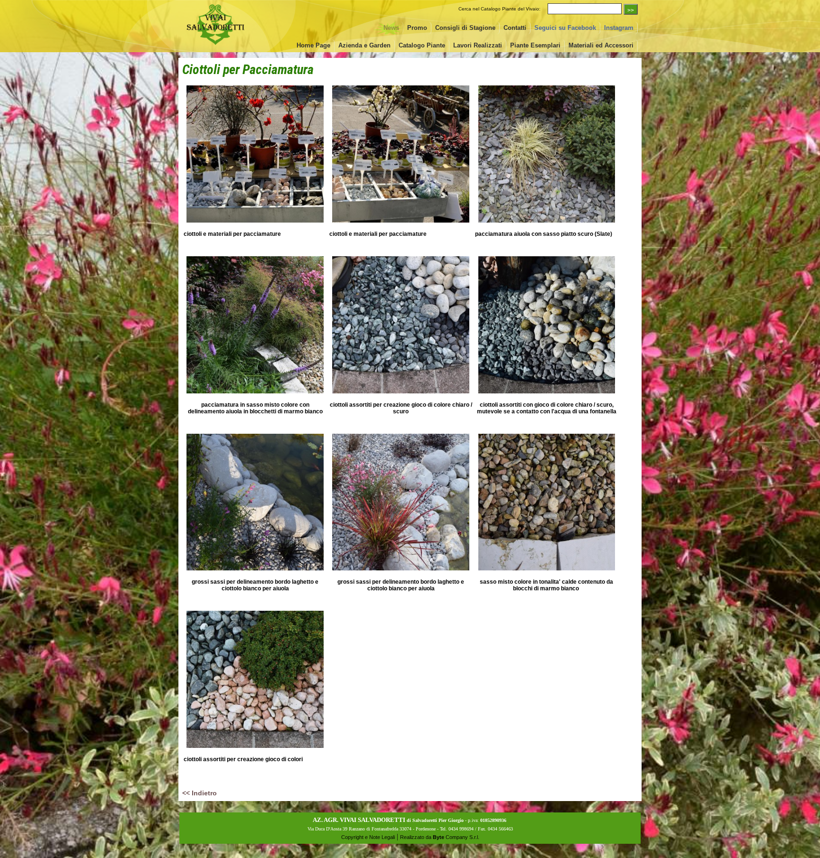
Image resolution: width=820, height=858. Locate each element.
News (391, 27)
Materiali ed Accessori (601, 45)
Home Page (313, 45)
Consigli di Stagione (465, 27)
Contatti (514, 27)
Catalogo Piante (422, 45)
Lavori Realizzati (477, 45)
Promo (417, 27)
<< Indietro (199, 793)
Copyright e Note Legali (368, 837)
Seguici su (565, 27)
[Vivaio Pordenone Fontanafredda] (215, 46)
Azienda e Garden (364, 45)
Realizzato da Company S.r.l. (439, 837)
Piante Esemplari (535, 45)
